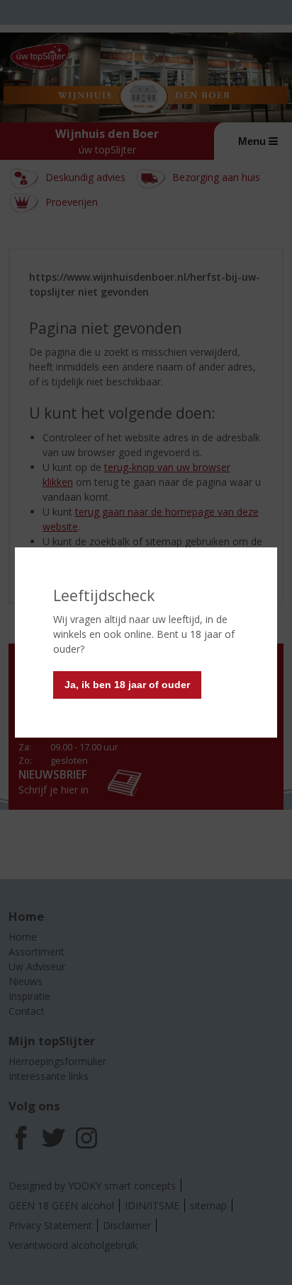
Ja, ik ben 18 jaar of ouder (127, 684)
